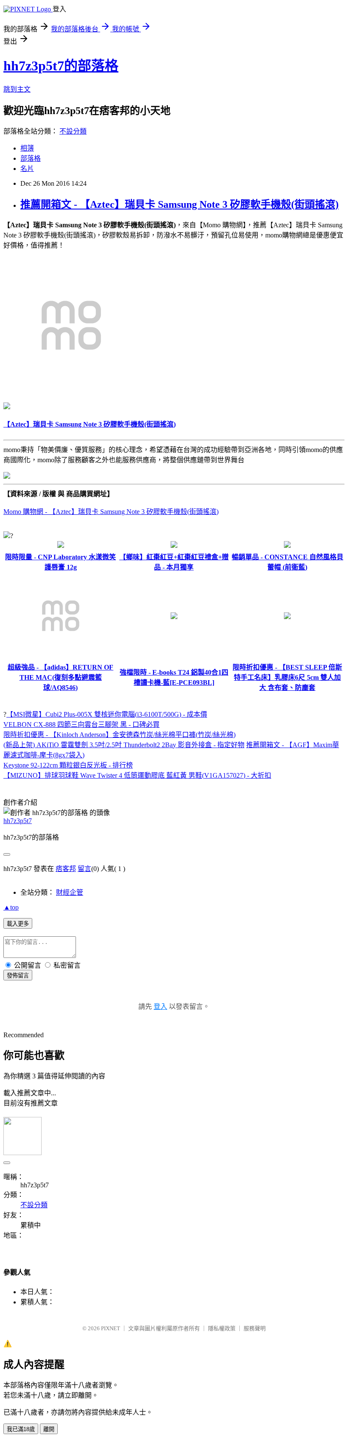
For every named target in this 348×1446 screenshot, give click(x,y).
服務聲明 (255, 1328)
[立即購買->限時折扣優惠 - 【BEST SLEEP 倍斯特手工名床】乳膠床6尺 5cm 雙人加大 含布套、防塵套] (287, 616)
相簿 (27, 148)
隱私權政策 (222, 1328)
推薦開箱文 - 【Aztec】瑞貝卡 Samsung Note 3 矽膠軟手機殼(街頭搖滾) (179, 204)
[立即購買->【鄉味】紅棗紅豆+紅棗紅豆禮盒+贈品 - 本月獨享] (174, 545)
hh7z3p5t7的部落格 (60, 65)
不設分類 (73, 131)
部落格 (30, 158)
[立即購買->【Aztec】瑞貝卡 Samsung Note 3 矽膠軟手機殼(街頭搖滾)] (71, 390)
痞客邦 (66, 868)
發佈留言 (18, 975)
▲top (11, 907)
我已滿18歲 (21, 1429)
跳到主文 (17, 89)
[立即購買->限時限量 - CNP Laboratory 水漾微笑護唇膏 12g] (60, 545)
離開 (48, 1429)
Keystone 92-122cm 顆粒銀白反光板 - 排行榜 (68, 765)
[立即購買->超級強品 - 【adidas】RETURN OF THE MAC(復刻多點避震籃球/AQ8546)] (60, 655)
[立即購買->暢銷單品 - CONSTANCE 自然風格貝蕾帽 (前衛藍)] (287, 545)
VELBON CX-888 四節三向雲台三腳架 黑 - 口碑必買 (81, 724)
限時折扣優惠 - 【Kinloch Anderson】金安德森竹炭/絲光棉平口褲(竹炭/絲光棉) (119, 734)
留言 (84, 868)
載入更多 (18, 924)
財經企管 (69, 892)
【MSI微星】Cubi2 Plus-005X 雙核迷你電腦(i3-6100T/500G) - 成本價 (106, 714)
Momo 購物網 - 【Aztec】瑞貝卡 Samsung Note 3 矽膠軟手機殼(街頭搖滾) (111, 511)
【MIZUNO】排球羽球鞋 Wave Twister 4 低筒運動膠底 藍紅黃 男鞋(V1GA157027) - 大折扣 (137, 775)
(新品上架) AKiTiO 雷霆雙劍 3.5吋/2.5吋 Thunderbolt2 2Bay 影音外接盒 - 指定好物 (123, 744)
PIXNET (110, 1328)
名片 (27, 168)
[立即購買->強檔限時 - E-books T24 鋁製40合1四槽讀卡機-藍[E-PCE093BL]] (174, 616)
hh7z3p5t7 (17, 820)
